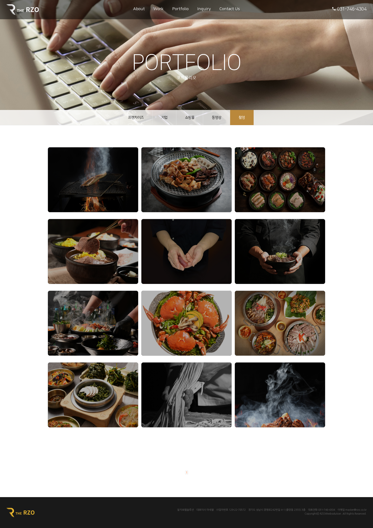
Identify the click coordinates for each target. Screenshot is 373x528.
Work (158, 9)
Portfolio (180, 9)
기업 (164, 117)
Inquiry (204, 9)
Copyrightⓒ (312, 513)
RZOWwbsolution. (331, 513)
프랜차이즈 (136, 117)
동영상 (216, 117)
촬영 (242, 117)
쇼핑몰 (189, 117)
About (139, 9)
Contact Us (230, 9)
